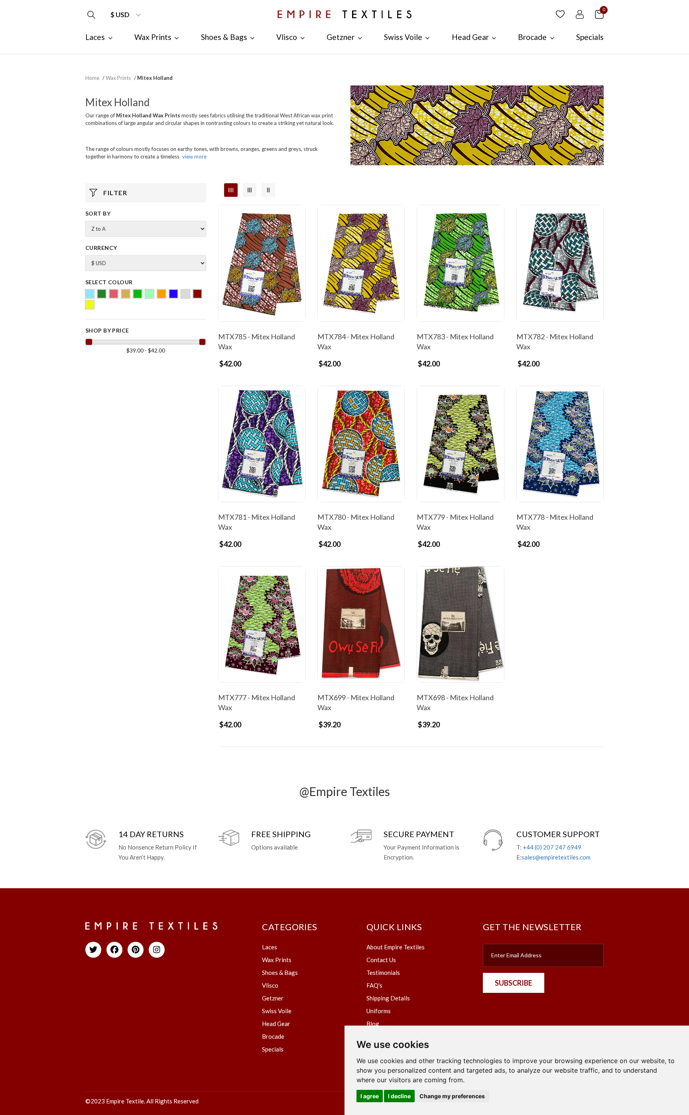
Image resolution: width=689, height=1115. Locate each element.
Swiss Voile (276, 1010)
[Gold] (126, 294)
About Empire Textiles (395, 947)
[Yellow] (90, 305)
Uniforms (378, 1010)
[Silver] (185, 294)
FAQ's (374, 985)
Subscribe (513, 982)
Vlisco (270, 985)
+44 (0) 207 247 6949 (552, 847)
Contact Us (381, 959)
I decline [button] (399, 1096)
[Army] (102, 294)
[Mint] (150, 294)
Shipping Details (388, 998)
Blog (372, 1023)
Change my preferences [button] (452, 1096)
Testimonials (383, 972)
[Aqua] (90, 294)
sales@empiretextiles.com (556, 857)
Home (92, 78)
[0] (599, 14)
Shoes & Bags (280, 972)
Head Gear (276, 1023)
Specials (272, 1049)
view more (194, 156)
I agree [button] (369, 1096)
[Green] (138, 294)
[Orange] (161, 294)
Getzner (272, 998)
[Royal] (173, 294)
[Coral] (114, 294)
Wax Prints (118, 78)
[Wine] (197, 294)
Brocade (273, 1036)
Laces (269, 947)
